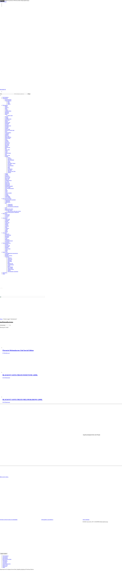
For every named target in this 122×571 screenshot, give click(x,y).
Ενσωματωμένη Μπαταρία (13, 206)
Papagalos (7, 175)
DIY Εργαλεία (8, 235)
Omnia (6, 173)
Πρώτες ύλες (5, 252)
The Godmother (11, 159)
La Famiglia (10, 169)
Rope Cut (7, 179)
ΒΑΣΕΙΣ (7, 254)
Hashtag (6, 134)
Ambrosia (10, 257)
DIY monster (10, 267)
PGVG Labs (7, 177)
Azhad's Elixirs (8, 110)
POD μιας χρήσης (8, 210)
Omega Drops (8, 153)
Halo (9, 262)
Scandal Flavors (8, 180)
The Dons (10, 170)
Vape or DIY (10, 268)
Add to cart (7, 353)
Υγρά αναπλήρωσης (7, 243)
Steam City (7, 182)
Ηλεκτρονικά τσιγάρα (7, 198)
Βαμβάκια (7, 236)
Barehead (7, 112)
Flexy (6, 131)
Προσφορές (5, 272)
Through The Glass (11, 171)
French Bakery (8, 132)
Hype (6, 139)
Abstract (9, 172)
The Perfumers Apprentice (13, 271)
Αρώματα (7, 256)
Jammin (6, 140)
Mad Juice (7, 145)
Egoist (9, 265)
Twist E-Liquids (8, 192)
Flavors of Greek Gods (9, 130)
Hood (6, 251)
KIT (6, 203)
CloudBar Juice (8, 118)
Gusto (9, 161)
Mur (6, 148)
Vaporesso (7, 220)
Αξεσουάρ (7, 215)
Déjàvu (6, 121)
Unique (6, 194)
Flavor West (7, 129)
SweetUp (9, 164)
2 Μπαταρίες (7, 202)
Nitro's (6, 150)
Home (1, 319)
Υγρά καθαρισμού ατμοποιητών (11, 253)
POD (6, 207)
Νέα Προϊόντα (5, 97)
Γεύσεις (6, 216)
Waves (9, 157)
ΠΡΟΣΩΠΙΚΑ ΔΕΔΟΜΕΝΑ (47, 519)
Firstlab (6, 128)
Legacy (9, 162)
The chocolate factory (9, 188)
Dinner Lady (7, 122)
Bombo (6, 116)
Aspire (6, 229)
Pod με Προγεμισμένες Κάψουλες (12, 212)
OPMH (6, 174)
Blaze (6, 114)
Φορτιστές (7, 233)
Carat (9, 166)
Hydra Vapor (7, 138)
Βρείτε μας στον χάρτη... (4, 476)
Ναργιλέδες (5, 213)
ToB (6, 189)
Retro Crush (10, 115)
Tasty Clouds (7, 187)
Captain (6, 117)
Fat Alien (7, 126)
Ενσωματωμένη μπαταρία (10, 199)
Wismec (6, 224)
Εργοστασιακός (8, 99)
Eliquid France (8, 125)
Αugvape (7, 226)
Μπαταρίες (7, 239)
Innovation (7, 246)
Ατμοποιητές (5, 98)
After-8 (6, 109)
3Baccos (7, 107)
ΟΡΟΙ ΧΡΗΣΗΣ (86, 519)
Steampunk (7, 185)
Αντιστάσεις (5, 218)
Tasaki (6, 249)
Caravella (9, 158)
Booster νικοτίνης (8, 255)
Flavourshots (5, 105)
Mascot (6, 146)
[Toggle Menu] (0, 95)
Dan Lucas (7, 120)
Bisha (9, 167)
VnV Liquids (7, 197)
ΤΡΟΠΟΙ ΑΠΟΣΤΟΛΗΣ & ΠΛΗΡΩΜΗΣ (8, 519)
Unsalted (7, 195)
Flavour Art (7, 245)
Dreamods (7, 123)
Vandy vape (7, 219)
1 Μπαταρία (7, 200)
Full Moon (10, 261)
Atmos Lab (10, 259)
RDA (9, 103)
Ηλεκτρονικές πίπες (9, 208)
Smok (6, 230)
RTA (9, 101)
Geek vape (7, 222)
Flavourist (10, 260)
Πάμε (29, 93)
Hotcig (6, 231)
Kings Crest (7, 142)
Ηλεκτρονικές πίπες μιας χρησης (14, 211)
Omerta (6, 156)
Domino (6, 244)
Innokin (6, 221)
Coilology (7, 228)
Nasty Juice (7, 149)
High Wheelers (8, 137)
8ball (6, 108)
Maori (6, 106)
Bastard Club (10, 263)
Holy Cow (7, 136)
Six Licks (7, 181)
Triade (6, 190)
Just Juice (7, 141)
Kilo (6, 154)
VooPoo (6, 223)
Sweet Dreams (10, 165)
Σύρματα (7, 237)
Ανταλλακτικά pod (9, 240)
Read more (8, 377)
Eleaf (6, 227)
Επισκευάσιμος (8, 100)
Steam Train (7, 183)
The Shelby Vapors (11, 163)
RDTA (9, 104)
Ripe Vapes (7, 178)
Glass (6, 238)
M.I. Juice (7, 144)
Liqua (6, 151)
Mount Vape (7, 147)
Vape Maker (7, 196)
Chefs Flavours (11, 264)
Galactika (7, 133)
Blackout (7, 113)
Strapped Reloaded (9, 186)
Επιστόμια (7, 241)
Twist (6, 191)
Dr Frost (6, 124)
